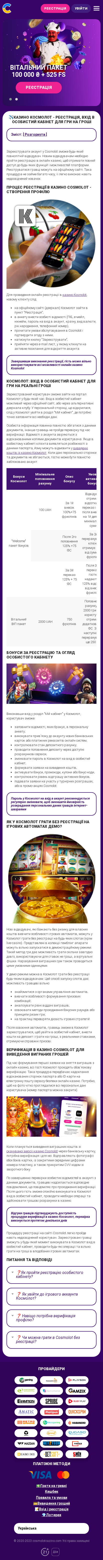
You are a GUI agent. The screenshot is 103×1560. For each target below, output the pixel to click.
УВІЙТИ (81, 8)
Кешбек (51, 1491)
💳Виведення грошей (51, 1503)
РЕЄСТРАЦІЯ (55, 8)
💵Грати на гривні (51, 1486)
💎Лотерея (51, 1515)
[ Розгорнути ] (35, 134)
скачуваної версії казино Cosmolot (32, 1151)
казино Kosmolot (74, 295)
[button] (11, 99)
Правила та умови (51, 1498)
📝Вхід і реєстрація (51, 1509)
